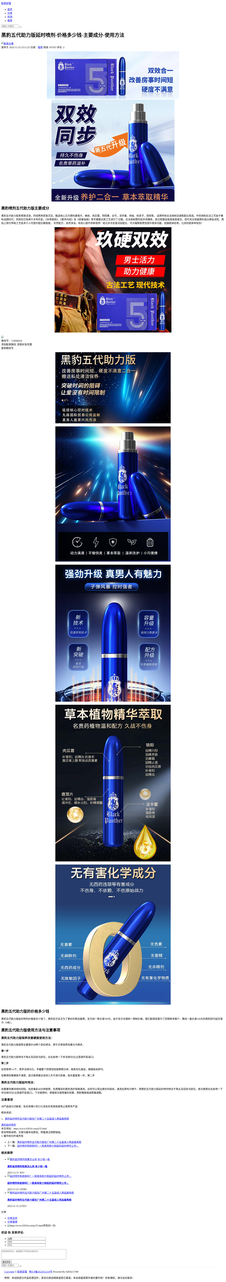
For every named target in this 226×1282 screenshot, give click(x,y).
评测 (9, 17)
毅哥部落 (6, 3)
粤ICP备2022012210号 (40, 1271)
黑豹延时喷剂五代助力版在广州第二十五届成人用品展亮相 (37, 1118)
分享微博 (12, 1222)
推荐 (9, 20)
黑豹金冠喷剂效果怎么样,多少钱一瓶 (27, 1166)
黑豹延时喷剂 (8, 1125)
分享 (9, 13)
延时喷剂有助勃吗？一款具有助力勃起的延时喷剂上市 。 (48, 1146)
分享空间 (12, 1218)
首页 (9, 9)
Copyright (9, 1271)
